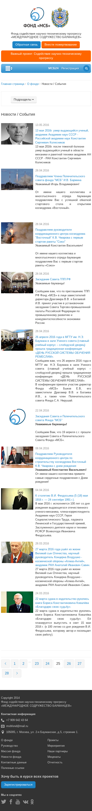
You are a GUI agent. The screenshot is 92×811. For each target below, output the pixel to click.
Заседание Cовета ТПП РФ (53, 279)
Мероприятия (56, 745)
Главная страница (12, 84)
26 (69, 663)
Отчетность (54, 762)
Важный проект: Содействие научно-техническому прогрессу (46, 56)
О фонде (33, 84)
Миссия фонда (10, 751)
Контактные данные (14, 762)
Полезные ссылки (12, 768)
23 (37, 663)
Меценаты (54, 756)
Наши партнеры (57, 751)
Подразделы (23, 99)
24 (47, 663)
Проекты (52, 740)
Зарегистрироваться (18, 784)
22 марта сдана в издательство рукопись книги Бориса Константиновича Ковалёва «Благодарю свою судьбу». (62, 602)
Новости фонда (11, 756)
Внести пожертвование (61, 44)
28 (7, 673)
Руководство (9, 745)
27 (80, 663)
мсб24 (53, 68)
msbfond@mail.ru (17, 726)
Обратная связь (26, 44)
